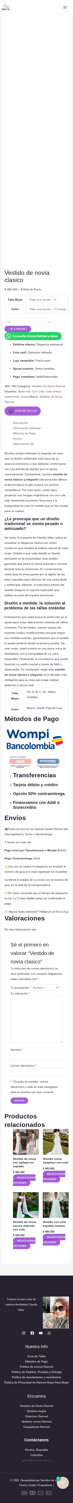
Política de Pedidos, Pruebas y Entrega (37, 1372)
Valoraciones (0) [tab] (23, 443)
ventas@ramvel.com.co (36, 1460)
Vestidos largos (36, 1411)
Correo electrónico (23, 1065)
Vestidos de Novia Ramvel (48, 386)
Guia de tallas (26, 411)
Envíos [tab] (17, 438)
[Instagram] (24, 1333)
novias (24, 396)
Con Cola (38, 391)
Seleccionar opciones (24, 1180)
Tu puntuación (21, 987)
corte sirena (53, 391)
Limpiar (61, 309)
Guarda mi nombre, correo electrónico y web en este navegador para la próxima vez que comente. (34, 1087)
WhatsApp (62, 911)
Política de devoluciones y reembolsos (36, 1377)
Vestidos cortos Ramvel (36, 1421)
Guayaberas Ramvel (36, 1426)
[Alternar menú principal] (65, 7)
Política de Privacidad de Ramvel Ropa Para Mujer (36, 1382)
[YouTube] (41, 1333)
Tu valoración (20, 993)
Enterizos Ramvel (36, 1416)
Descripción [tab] (20, 422)
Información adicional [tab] (26, 428)
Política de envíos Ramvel (36, 1366)
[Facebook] (32, 1333)
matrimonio (11, 396)
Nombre (17, 1049)
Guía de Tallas (36, 1356)
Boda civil (24, 391)
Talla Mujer (15, 299)
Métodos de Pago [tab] (24, 433)
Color (15, 309)
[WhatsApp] (49, 1333)
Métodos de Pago (36, 1361)
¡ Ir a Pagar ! (18, 329)
